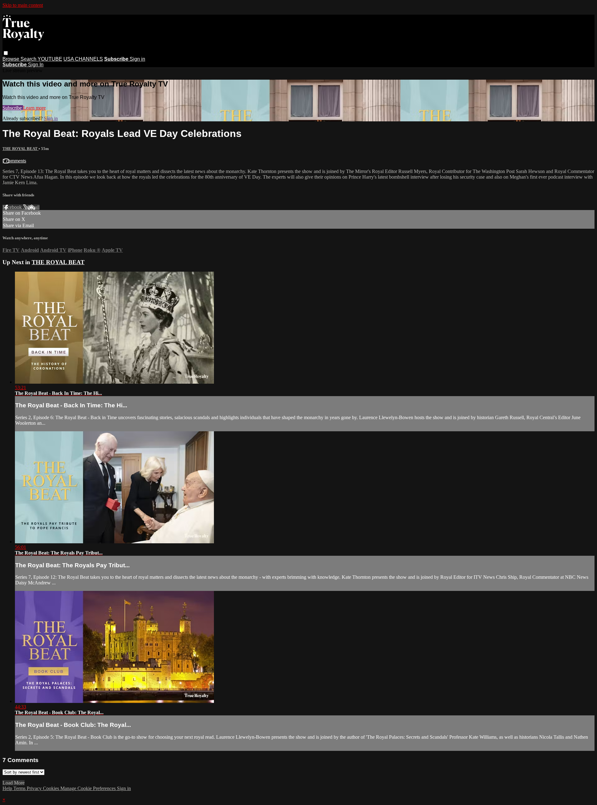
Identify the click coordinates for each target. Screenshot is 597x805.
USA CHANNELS (83, 59)
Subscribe (12, 107)
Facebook (12, 207)
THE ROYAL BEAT (20, 148)
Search (29, 59)
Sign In (36, 64)
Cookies (51, 788)
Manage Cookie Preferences (88, 788)
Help (7, 788)
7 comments (14, 160)
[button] (6, 53)
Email (33, 207)
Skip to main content (22, 5)
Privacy (35, 788)
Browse (11, 59)
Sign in (137, 59)
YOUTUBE (50, 59)
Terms (20, 788)
